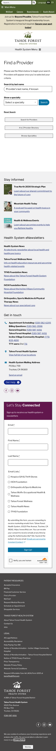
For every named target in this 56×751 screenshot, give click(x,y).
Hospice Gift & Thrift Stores (24, 477)
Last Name (14, 456)
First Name (14, 440)
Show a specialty (12, 97)
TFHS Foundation (19, 511)
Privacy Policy (19, 740)
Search (44, 102)
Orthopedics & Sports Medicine (26, 487)
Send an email (15, 375)
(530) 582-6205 (43, 323)
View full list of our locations (22, 355)
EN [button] (48, 2)
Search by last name (14, 84)
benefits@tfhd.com (11, 676)
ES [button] (52, 2)
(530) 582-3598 (34, 326)
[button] (8, 7)
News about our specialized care (19, 305)
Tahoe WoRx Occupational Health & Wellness (28, 494)
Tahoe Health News (20, 506)
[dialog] (28, 740)
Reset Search (10, 112)
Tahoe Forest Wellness (21, 501)
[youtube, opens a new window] (17, 390)
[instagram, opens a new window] (12, 390)
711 (25, 344)
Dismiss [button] (28, 747)
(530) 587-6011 (34, 330)
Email (11, 425)
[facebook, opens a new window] (6, 390)
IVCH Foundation (19, 482)
